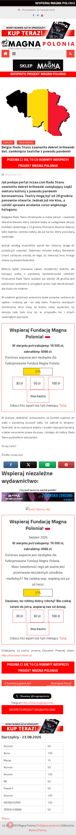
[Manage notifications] (10, 825)
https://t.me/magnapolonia (37, 703)
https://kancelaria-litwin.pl (17, 655)
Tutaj (62, 405)
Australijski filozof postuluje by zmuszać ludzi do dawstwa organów (58, 683)
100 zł (55, 383)
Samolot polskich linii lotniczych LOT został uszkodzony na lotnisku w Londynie (18, 683)
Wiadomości (26, 142)
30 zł (19, 383)
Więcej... (6, 818)
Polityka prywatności (48, 825)
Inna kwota (38, 396)
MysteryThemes (38, 830)
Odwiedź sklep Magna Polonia (38, 65)
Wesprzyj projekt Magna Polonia (38, 74)
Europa (8, 142)
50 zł (37, 383)
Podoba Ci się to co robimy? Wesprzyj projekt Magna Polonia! (38, 162)
